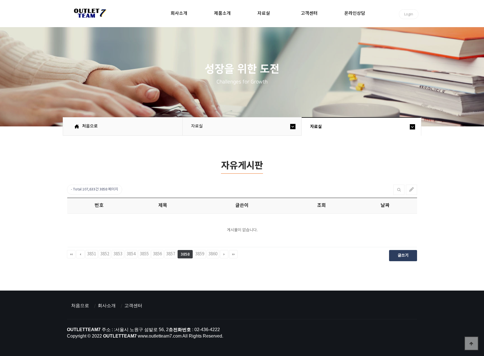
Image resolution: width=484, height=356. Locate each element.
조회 (321, 205)
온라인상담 (354, 13)
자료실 (263, 13)
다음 (224, 254)
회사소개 (179, 13)
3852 (104, 254)
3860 (212, 254)
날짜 (385, 205)
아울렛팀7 (89, 14)
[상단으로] (471, 343)
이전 (80, 254)
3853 (117, 254)
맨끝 (233, 254)
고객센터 (309, 13)
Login (408, 13)
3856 (157, 254)
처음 (71, 254)
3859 (199, 254)
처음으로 (80, 305)
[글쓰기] (411, 190)
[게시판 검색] (399, 190)
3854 (131, 254)
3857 (170, 254)
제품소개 (222, 13)
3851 (91, 254)
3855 (144, 254)
